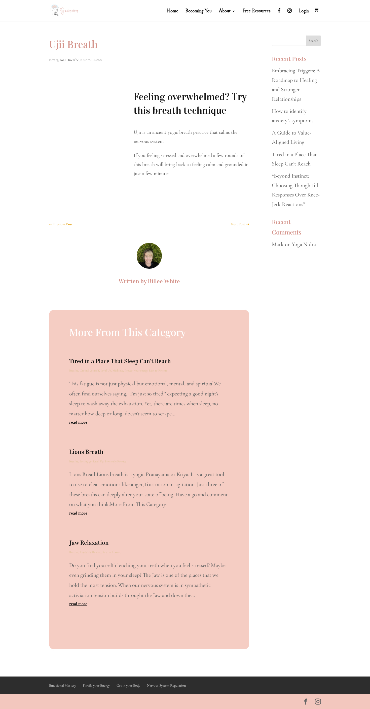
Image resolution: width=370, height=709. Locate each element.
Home (172, 11)
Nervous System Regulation (166, 685)
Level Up (106, 370)
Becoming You (198, 11)
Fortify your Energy (96, 685)
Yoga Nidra (304, 244)
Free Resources (257, 11)
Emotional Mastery (62, 685)
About (225, 11)
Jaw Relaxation (89, 543)
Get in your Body (128, 685)
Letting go (86, 461)
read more (78, 422)
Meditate (118, 370)
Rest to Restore (91, 60)
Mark (278, 244)
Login (304, 11)
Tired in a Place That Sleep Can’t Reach (120, 361)
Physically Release (115, 461)
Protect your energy (136, 370)
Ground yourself (89, 370)
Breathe (73, 60)
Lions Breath (86, 452)
